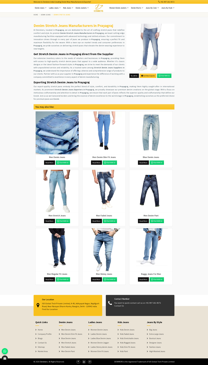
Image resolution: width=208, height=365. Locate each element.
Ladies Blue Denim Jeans (101, 338)
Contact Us (119, 306)
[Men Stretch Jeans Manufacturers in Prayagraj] (57, 191)
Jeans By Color (151, 8)
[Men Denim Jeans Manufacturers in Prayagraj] (57, 132)
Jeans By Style (167, 8)
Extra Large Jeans (156, 334)
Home (36, 15)
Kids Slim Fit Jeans (127, 347)
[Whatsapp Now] (5, 351)
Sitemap (41, 347)
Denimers (44, 362)
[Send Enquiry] (150, 48)
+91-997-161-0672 (167, 2)
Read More (49, 163)
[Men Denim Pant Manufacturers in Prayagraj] (150, 191)
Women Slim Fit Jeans (100, 351)
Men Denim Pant (68, 351)
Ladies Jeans (54, 8)
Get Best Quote (149, 76)
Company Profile (45, 334)
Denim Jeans (40, 8)
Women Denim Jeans (99, 330)
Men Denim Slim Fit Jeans (71, 334)
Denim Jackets (81, 8)
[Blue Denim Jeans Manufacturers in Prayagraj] (150, 132)
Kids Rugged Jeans (127, 343)
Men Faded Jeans (68, 347)
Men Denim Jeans (68, 330)
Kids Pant (124, 351)
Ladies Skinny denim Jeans (101, 347)
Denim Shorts (136, 8)
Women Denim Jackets (118, 8)
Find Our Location (50, 309)
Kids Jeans (67, 8)
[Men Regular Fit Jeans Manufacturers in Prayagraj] (57, 249)
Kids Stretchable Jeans (129, 338)
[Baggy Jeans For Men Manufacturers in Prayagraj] (150, 249)
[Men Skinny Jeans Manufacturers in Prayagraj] (104, 249)
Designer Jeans (155, 343)
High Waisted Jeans (157, 351)
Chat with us (165, 76)
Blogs (40, 338)
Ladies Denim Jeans (99, 334)
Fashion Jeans (155, 347)
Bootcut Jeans (155, 338)
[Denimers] (98, 8)
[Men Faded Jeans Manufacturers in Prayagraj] (104, 191)
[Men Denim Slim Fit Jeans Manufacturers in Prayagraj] (104, 132)
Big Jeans (153, 330)
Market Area (43, 351)
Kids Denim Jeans (127, 330)
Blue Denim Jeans (68, 338)
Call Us (134, 76)
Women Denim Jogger (100, 343)
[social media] (78, 362)
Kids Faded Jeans (127, 334)
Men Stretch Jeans (68, 343)
